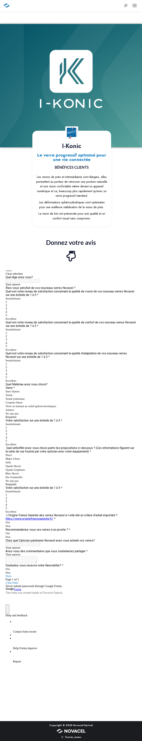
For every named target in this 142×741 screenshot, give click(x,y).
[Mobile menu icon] (134, 5)
